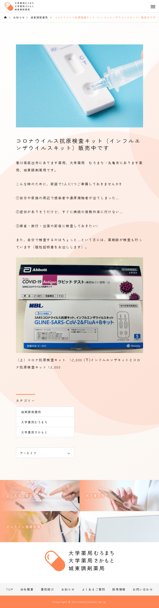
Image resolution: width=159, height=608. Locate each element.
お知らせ (68, 589)
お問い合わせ (143, 589)
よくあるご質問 (93, 589)
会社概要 (27, 589)
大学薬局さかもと (34, 432)
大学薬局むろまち (34, 422)
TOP (9, 589)
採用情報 (119, 589)
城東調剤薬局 (31, 412)
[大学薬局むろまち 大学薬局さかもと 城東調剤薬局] (23, 7)
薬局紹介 (47, 589)
